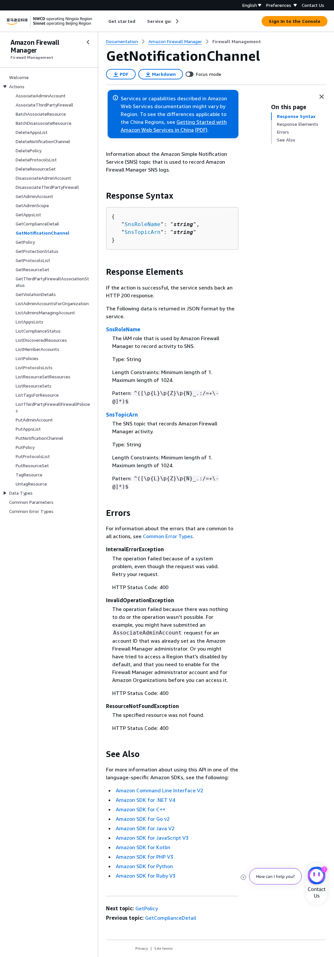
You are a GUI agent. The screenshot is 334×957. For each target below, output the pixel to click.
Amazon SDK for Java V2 (145, 828)
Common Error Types (168, 536)
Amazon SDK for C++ (140, 809)
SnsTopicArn (142, 232)
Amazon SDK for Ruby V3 (145, 875)
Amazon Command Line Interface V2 (159, 790)
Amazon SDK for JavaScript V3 (152, 837)
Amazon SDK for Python (144, 866)
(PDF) (201, 129)
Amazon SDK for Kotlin (143, 847)
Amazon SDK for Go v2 (143, 819)
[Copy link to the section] (101, 195)
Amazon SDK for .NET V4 (145, 800)
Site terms (163, 948)
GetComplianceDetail (170, 918)
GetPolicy (146, 908)
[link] (236, 41)
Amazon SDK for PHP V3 (144, 856)
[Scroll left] (103, 21)
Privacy (141, 948)
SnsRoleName (142, 224)
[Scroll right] (177, 21)
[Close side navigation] (88, 42)
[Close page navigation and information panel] (321, 96)
